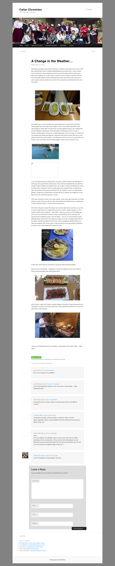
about (21, 45)
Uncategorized (47, 359)
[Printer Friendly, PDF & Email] (36, 357)
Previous (22, 51)
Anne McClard (23, 543)
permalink (62, 359)
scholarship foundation (51, 45)
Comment (36, 480)
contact (71, 45)
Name (34, 505)
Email (34, 514)
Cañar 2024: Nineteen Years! (37, 543)
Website (35, 523)
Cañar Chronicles (30, 9)
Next (94, 51)
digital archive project (37, 45)
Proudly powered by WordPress (57, 560)
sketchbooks (63, 45)
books (27, 45)
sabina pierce (37, 455)
